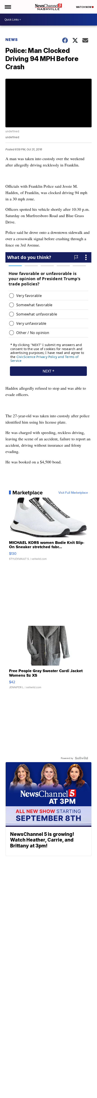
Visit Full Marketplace (73, 492)
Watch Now (84, 7)
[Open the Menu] (7, 6)
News (11, 39)
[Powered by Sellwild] (81, 758)
